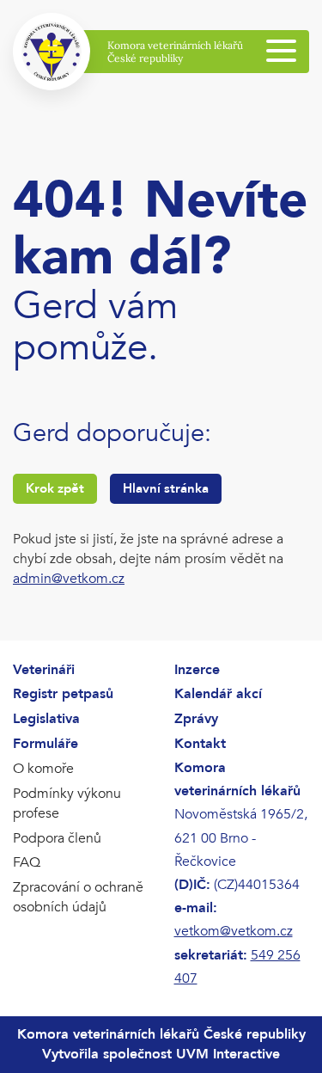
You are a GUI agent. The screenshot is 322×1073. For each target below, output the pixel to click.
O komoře (43, 768)
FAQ (26, 862)
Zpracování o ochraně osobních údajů (78, 897)
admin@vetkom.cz (69, 578)
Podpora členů (57, 838)
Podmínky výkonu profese (67, 803)
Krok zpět (55, 488)
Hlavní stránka (166, 488)
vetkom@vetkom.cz (233, 931)
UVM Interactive (228, 1054)
